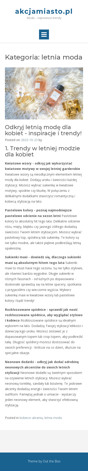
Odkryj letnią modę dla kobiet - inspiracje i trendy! (43, 130)
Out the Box (51, 461)
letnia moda (53, 418)
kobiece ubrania (31, 418)
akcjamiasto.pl (44, 11)
